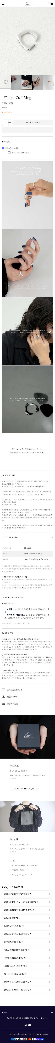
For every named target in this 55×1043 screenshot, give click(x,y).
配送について (12, 696)
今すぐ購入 (27, 129)
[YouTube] (29, 1025)
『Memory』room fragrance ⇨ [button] (25, 788)
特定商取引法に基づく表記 (18, 1018)
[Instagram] (25, 1025)
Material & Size (10, 537)
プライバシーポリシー (39, 1018)
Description (8, 475)
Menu (5, 1012)
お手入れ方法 (12, 703)
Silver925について (14, 689)
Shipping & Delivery (12, 597)
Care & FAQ (8, 633)
